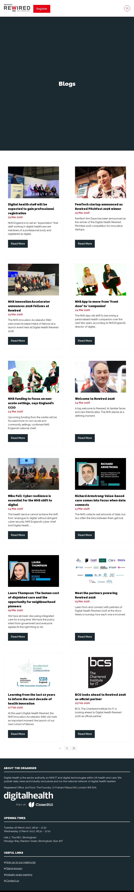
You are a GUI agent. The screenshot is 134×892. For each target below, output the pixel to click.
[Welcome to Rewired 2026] (100, 401)
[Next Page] (67, 748)
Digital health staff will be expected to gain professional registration (31, 209)
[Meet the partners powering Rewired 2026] (100, 598)
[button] (41, 9)
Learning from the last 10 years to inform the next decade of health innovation (31, 699)
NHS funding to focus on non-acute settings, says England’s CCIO (31, 403)
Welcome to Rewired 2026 (95, 398)
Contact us (12, 880)
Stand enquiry (14, 868)
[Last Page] (74, 748)
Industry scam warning (19, 874)
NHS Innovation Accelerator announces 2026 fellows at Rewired (29, 306)
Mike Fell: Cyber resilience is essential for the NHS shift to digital (30, 500)
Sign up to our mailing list (20, 862)
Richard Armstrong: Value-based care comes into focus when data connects (100, 500)
